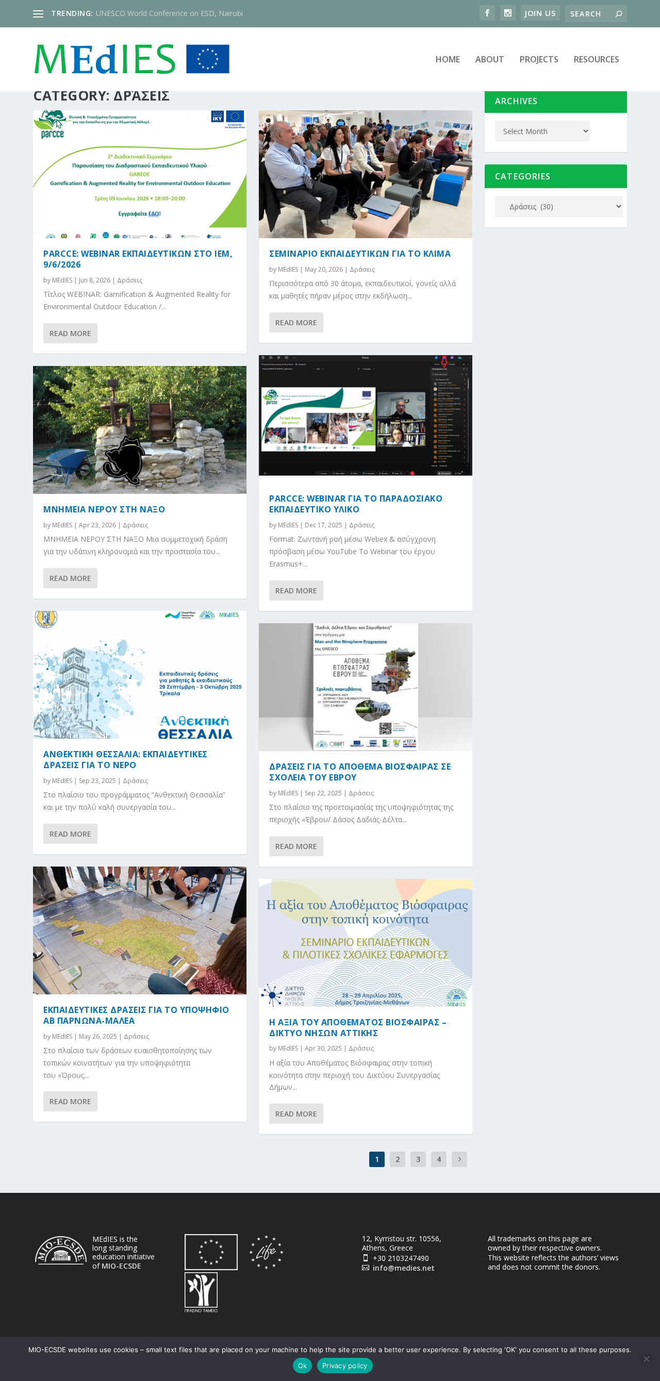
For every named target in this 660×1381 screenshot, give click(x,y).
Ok (302, 1365)
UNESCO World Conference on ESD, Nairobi (169, 13)
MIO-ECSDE (121, 1266)
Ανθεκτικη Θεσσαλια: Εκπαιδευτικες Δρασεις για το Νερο (125, 759)
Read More (70, 333)
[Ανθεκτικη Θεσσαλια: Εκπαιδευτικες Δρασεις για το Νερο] (139, 675)
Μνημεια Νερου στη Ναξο (104, 509)
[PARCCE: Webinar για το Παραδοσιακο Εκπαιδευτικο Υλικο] (365, 419)
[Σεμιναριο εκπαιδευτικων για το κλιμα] (365, 174)
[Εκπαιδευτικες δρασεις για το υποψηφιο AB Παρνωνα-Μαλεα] (139, 930)
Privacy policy (345, 1365)
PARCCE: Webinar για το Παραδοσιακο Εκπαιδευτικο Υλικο (355, 504)
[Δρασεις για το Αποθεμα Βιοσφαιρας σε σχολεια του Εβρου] (365, 687)
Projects (539, 60)
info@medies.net (404, 1268)
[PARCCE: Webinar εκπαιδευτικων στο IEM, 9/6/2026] (139, 174)
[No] (646, 1359)
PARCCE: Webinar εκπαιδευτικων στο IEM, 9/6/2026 (138, 259)
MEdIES (62, 280)
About (489, 60)
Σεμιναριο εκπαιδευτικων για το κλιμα (360, 253)
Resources (596, 60)
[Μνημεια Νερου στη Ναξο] (139, 430)
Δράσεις (129, 280)
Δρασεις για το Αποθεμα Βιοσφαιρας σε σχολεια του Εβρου (360, 772)
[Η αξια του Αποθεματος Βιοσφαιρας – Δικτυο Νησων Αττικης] (365, 943)
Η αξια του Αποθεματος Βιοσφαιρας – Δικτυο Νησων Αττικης (358, 1028)
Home (448, 60)
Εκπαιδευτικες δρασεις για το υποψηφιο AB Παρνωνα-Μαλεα (136, 1015)
